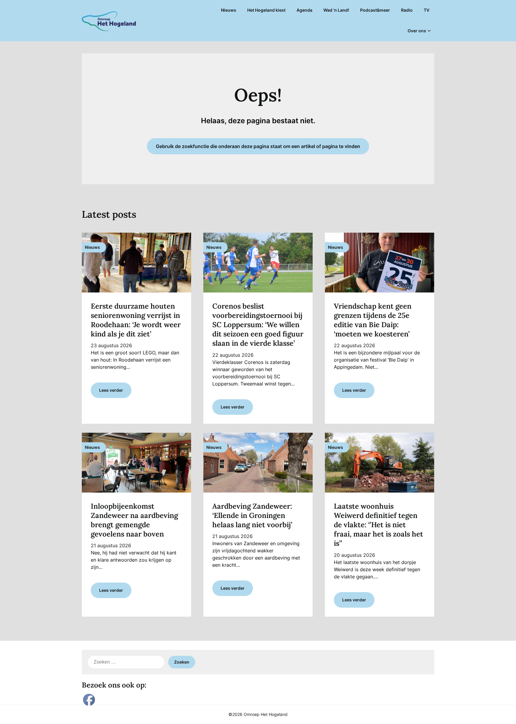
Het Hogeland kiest (266, 10)
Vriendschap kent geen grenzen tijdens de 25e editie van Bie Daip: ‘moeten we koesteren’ (372, 320)
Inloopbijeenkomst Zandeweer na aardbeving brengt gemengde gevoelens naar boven (134, 520)
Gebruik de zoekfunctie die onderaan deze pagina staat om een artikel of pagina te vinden (258, 146)
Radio (407, 10)
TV (426, 10)
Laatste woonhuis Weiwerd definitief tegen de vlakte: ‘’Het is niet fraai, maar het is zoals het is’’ (378, 525)
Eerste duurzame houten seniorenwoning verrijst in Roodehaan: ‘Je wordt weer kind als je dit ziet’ (136, 320)
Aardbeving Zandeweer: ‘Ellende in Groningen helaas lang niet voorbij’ (252, 515)
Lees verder (111, 390)
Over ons (417, 30)
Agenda (304, 10)
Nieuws (228, 10)
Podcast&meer (375, 10)
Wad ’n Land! (336, 10)
